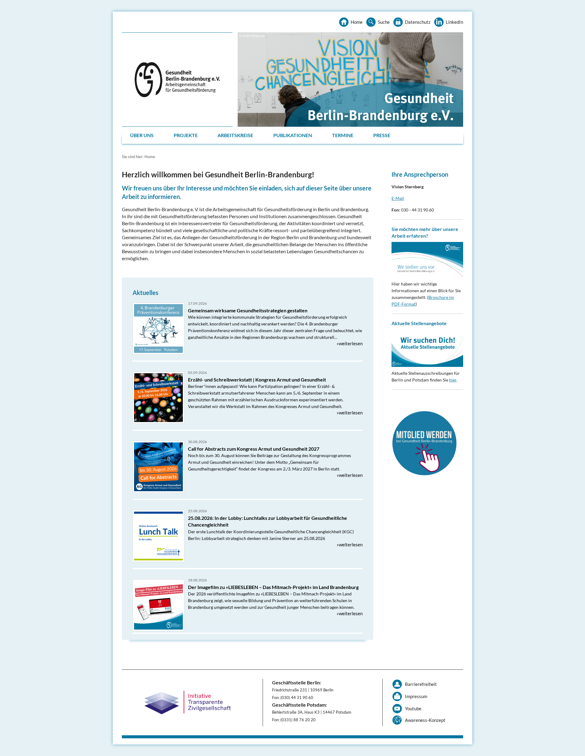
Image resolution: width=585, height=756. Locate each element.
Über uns (142, 135)
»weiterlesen (350, 343)
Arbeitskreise (235, 135)
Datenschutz (418, 22)
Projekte (186, 135)
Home (357, 22)
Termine (342, 135)
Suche (384, 22)
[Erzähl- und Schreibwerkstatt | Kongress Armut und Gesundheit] (158, 398)
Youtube (413, 708)
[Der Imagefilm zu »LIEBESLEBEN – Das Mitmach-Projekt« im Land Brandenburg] (158, 605)
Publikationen (292, 135)
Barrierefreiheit (421, 684)
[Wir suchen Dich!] (427, 348)
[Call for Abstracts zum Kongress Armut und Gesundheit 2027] (158, 467)
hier (452, 379)
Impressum (416, 696)
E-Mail (398, 198)
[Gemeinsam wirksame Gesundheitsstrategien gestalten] (158, 328)
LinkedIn (454, 22)
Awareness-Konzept (425, 720)
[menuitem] (142, 135)
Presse (381, 135)
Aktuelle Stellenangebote (419, 323)
